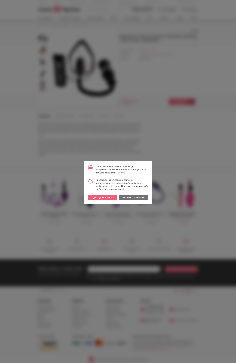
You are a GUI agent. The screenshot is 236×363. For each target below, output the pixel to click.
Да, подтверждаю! (102, 197)
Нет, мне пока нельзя (133, 197)
